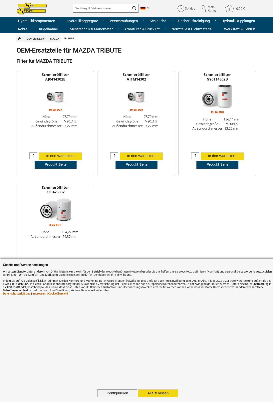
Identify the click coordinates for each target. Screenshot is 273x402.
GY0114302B (217, 79)
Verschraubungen (124, 21)
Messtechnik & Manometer (91, 29)
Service (190, 8)
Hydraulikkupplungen (238, 21)
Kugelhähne (48, 29)
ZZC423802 (55, 192)
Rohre (22, 29)
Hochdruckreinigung (194, 21)
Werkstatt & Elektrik (239, 29)
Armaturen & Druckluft (142, 29)
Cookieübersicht (58, 293)
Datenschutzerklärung (17, 293)
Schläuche (158, 21)
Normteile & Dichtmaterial (191, 29)
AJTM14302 (136, 79)
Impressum (39, 293)
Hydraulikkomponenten (36, 21)
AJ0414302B (55, 79)
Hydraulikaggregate (82, 21)
